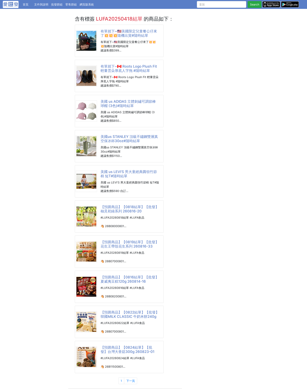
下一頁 (130, 381)
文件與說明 (41, 4)
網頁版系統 (87, 4)
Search (254, 4)
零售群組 (71, 4)
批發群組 (57, 4)
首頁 (28, 4)
